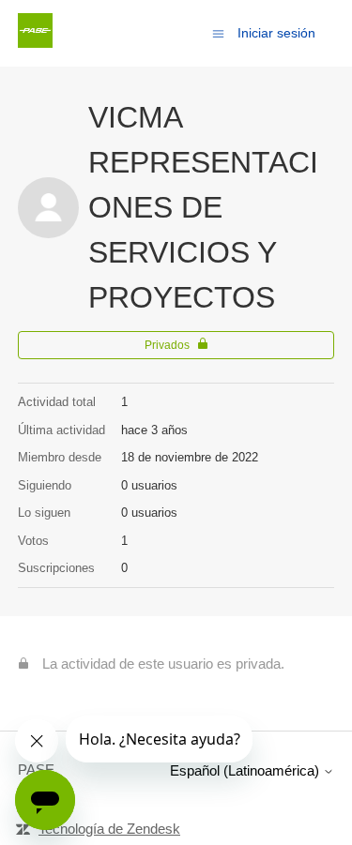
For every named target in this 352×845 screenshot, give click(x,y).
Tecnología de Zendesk (109, 829)
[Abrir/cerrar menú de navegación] (218, 32)
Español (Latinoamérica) (246, 770)
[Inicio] (35, 43)
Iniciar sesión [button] (276, 32)
